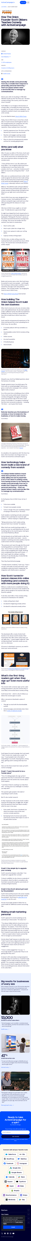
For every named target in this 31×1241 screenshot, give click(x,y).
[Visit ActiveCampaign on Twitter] (2, 1233)
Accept (13, 1227)
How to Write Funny (20, 116)
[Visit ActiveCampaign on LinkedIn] (8, 1233)
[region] (13, 1223)
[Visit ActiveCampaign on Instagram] (10, 1233)
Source (21, 448)
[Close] (24, 1220)
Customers (3, 6)
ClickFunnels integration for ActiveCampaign (18, 668)
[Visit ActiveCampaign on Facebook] (5, 1233)
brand (11, 294)
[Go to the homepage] (7, 2)
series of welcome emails (14, 710)
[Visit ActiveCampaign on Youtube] (13, 1233)
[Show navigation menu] (28, 2)
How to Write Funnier (16, 273)
